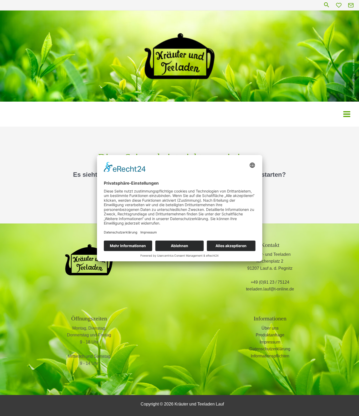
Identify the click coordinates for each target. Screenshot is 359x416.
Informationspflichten (270, 356)
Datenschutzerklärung (269, 349)
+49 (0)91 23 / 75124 (270, 282)
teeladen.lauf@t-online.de (270, 289)
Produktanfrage (270, 335)
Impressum (270, 342)
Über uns (270, 328)
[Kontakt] (351, 5)
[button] (327, 5)
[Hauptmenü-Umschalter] (347, 114)
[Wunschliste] (339, 5)
